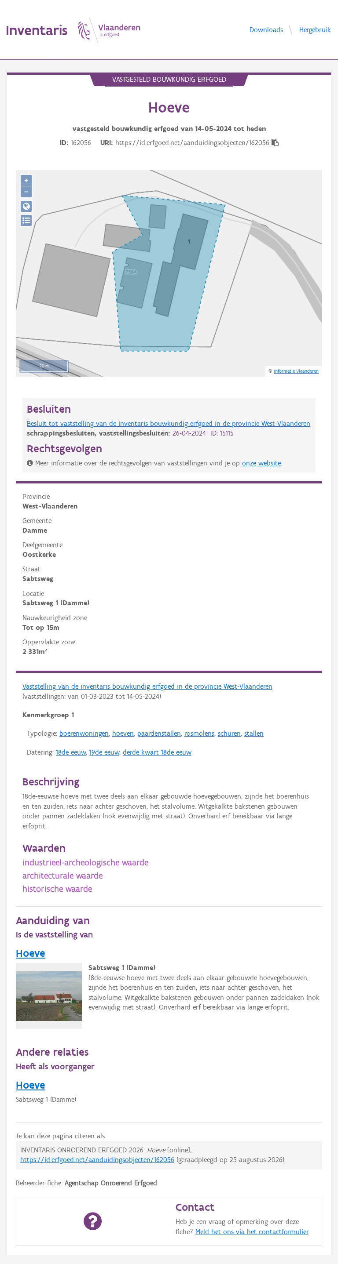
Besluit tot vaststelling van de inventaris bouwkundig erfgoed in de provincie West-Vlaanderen (168, 423)
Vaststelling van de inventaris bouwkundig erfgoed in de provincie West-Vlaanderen (147, 686)
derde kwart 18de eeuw (157, 752)
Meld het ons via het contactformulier (252, 1232)
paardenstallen (159, 733)
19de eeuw (104, 752)
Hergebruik (315, 29)
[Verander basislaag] (26, 220)
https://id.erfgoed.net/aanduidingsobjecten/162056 (97, 1159)
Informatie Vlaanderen (296, 371)
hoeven (123, 733)
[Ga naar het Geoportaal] (26, 206)
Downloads (266, 29)
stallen (254, 733)
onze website (261, 463)
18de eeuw (71, 752)
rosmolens (199, 733)
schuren (229, 733)
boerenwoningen (84, 733)
